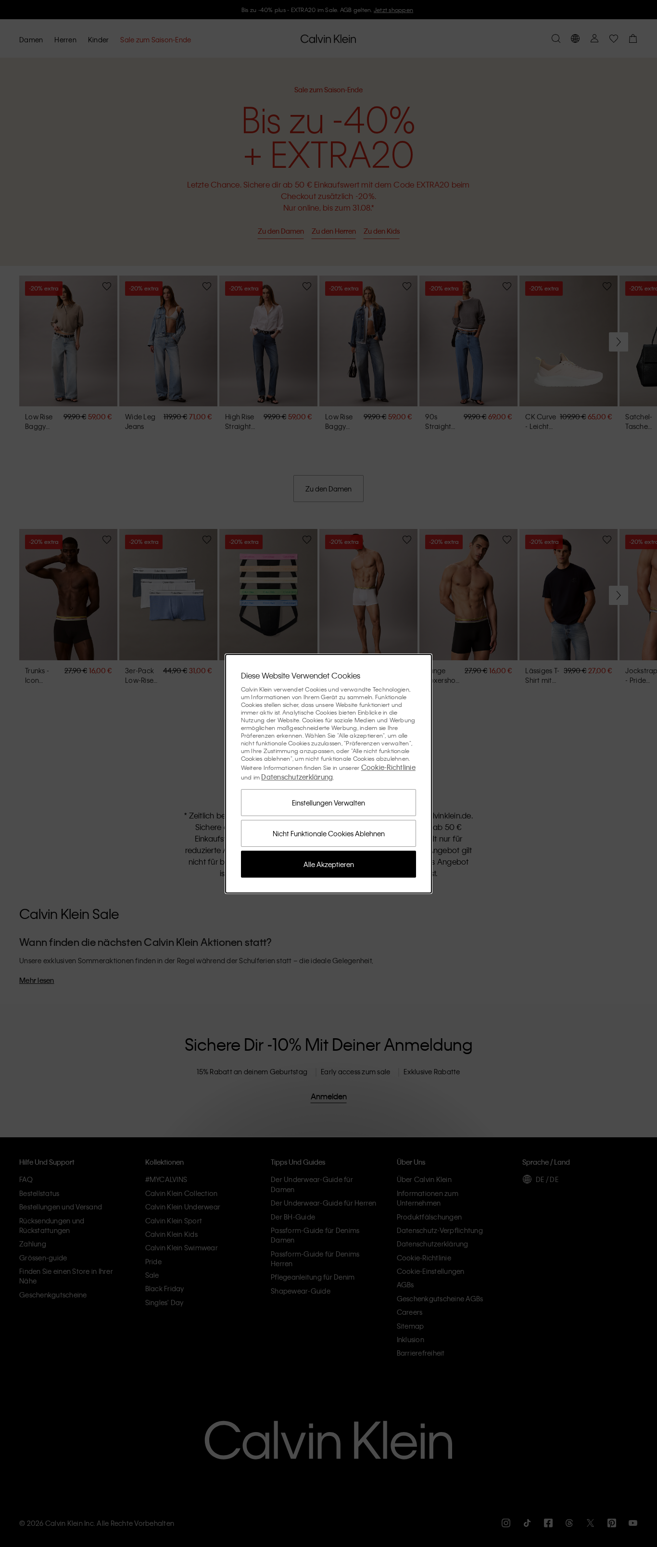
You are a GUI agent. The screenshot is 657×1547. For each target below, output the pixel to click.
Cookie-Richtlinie (388, 767)
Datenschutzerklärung (297, 776)
